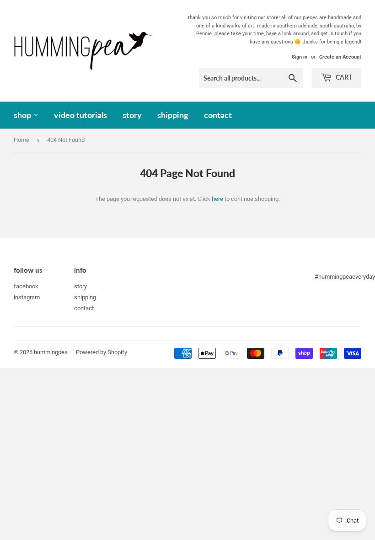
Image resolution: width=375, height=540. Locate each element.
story (132, 115)
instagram (27, 297)
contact (218, 115)
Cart (343, 77)
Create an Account (340, 57)
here (217, 198)
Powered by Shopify (101, 352)
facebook (26, 286)
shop (23, 115)
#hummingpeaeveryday (345, 276)
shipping (172, 115)
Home (21, 139)
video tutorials (80, 115)
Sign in (299, 57)
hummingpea (51, 352)
